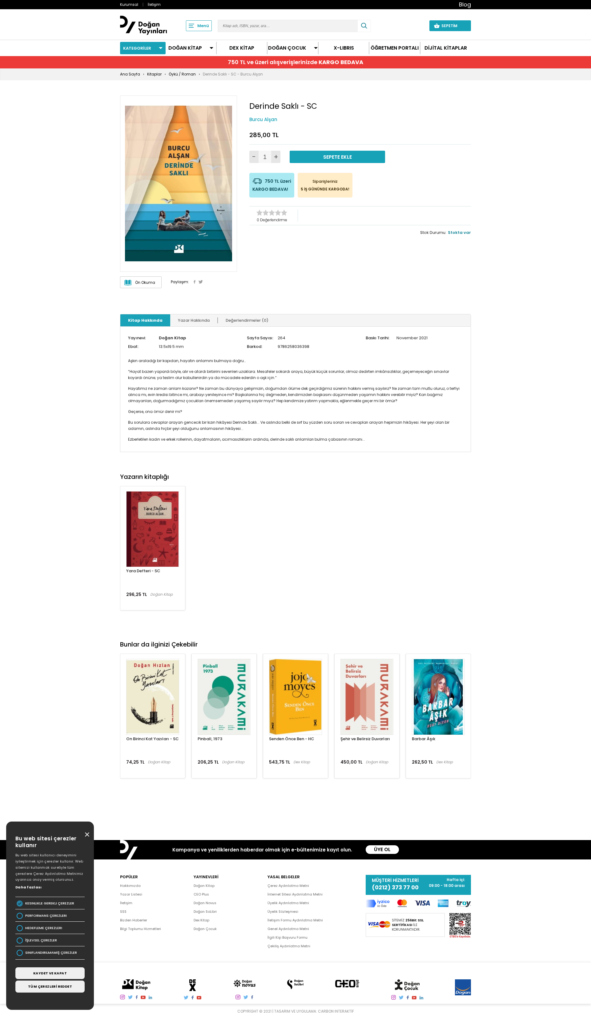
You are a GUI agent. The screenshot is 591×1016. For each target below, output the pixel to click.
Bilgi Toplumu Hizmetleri (140, 928)
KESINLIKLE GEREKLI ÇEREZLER (49, 903)
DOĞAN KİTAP (185, 48)
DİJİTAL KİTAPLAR (445, 48)
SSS (123, 911)
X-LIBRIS (344, 48)
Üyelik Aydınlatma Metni (288, 902)
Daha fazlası (28, 887)
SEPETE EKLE (337, 157)
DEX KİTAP (241, 48)
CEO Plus (201, 894)
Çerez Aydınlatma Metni (288, 885)
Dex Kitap (201, 920)
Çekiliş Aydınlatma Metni (288, 946)
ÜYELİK (413, 25)
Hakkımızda (130, 885)
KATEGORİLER (137, 48)
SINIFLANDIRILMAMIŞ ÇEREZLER (51, 952)
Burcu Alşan (263, 119)
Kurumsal (129, 4)
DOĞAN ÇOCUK (287, 48)
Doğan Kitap (172, 338)
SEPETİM (453, 25)
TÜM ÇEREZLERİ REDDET (50, 986)
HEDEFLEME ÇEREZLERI (43, 928)
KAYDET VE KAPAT (50, 973)
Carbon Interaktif (336, 1011)
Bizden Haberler (133, 920)
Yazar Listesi (131, 894)
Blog (465, 4)
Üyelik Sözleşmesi (282, 911)
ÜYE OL (382, 849)
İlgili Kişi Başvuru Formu (287, 937)
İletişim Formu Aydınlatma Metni (295, 920)
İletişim (154, 4)
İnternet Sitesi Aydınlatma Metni (295, 894)
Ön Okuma (145, 282)
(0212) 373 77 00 (395, 887)
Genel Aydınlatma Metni (288, 928)
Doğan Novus (205, 902)
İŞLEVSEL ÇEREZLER (41, 940)
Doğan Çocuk (205, 928)
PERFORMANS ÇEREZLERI (46, 915)
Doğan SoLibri (205, 911)
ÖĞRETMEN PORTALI (395, 48)
